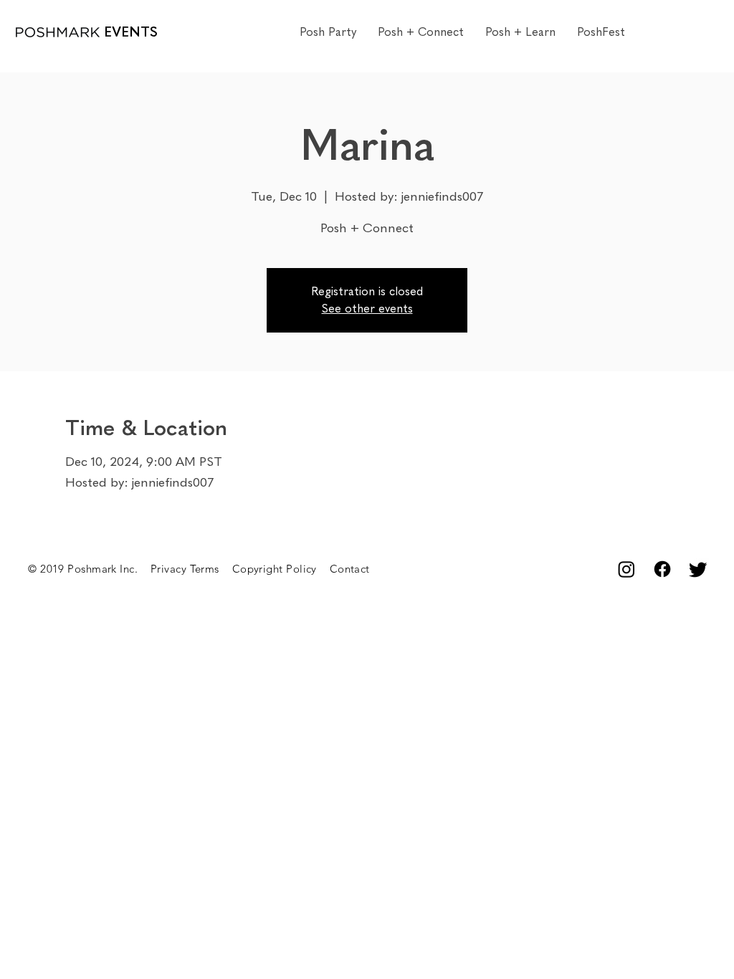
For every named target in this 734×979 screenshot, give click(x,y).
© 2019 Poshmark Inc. (89, 569)
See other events (367, 308)
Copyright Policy (281, 569)
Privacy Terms (191, 569)
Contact (350, 569)
